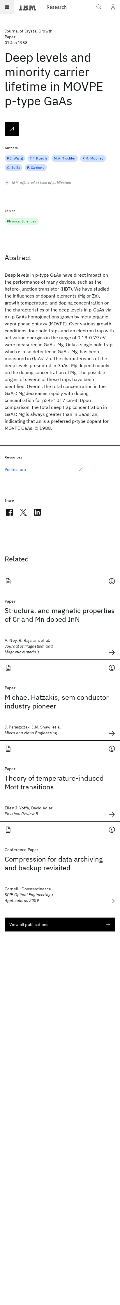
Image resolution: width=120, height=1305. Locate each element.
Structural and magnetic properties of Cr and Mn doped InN (60, 615)
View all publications (28, 924)
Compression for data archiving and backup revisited (54, 863)
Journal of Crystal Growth (28, 31)
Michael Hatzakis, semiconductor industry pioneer (57, 701)
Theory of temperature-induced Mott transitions (54, 782)
